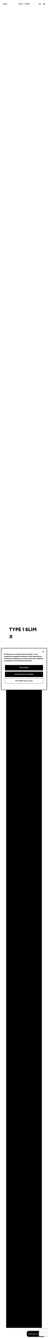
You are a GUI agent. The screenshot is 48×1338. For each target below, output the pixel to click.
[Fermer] (43, 651)
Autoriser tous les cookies (24, 674)
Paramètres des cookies (24, 681)
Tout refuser (24, 667)
